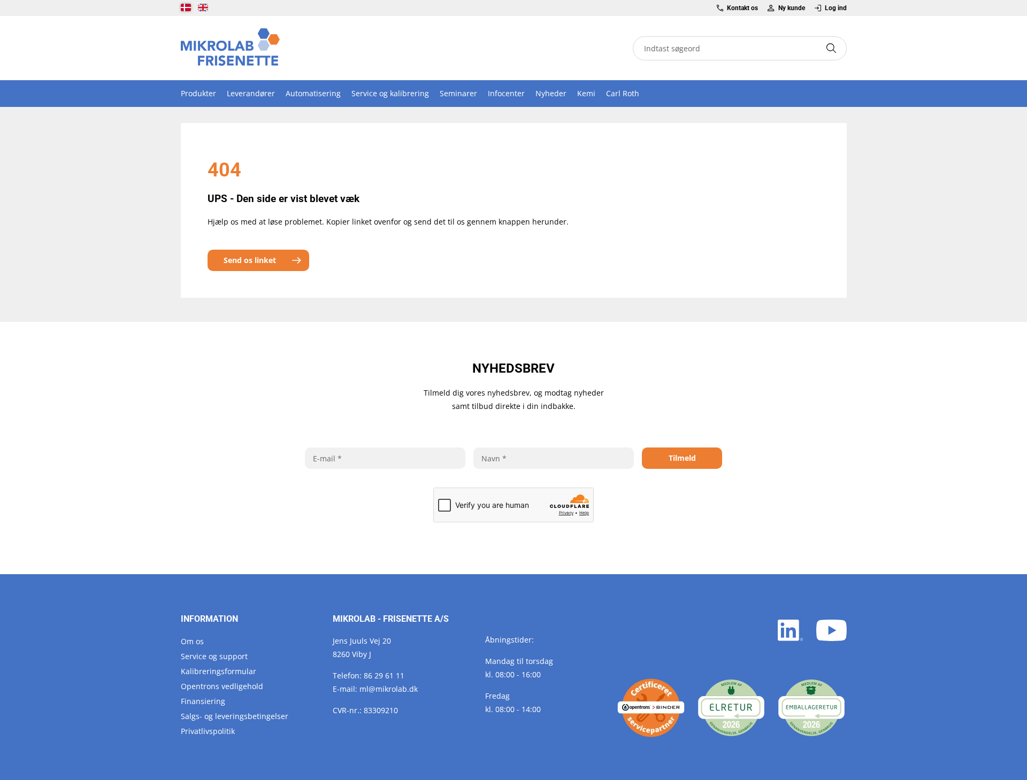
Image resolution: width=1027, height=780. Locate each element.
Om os (192, 641)
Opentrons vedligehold (222, 686)
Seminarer (458, 93)
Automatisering (313, 93)
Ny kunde (791, 8)
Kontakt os (742, 8)
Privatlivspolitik (208, 731)
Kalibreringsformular (218, 671)
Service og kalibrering (390, 93)
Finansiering (203, 701)
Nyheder (550, 93)
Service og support (214, 656)
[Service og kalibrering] (651, 708)
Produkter (198, 93)
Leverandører (251, 93)
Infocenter (506, 93)
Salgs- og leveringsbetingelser (234, 716)
